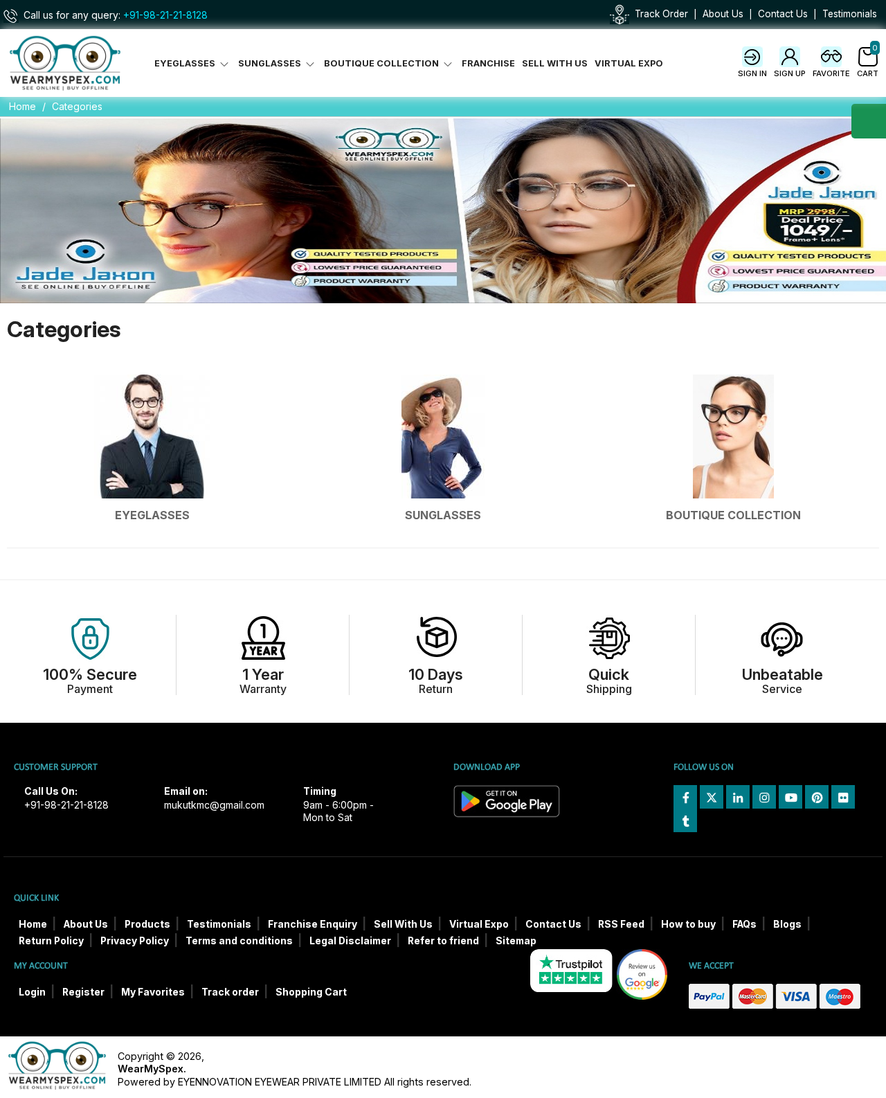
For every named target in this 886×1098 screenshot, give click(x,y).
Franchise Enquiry (312, 924)
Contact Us (783, 13)
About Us (723, 13)
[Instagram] (764, 797)
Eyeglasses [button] (185, 63)
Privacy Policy (134, 940)
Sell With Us (555, 63)
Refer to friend (443, 940)
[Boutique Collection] (734, 436)
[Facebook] (685, 797)
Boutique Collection (733, 515)
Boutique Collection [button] (382, 63)
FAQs (744, 924)
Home (22, 106)
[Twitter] (711, 797)
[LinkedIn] (738, 797)
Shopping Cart (311, 992)
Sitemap (516, 940)
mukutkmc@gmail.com (214, 805)
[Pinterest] (817, 797)
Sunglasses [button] (270, 63)
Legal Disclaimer (350, 940)
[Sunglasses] (443, 436)
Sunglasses (443, 515)
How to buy (688, 924)
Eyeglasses (152, 515)
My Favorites (153, 992)
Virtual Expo (629, 63)
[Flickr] (843, 797)
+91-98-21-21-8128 (165, 15)
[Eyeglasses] (152, 436)
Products (147, 924)
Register (83, 992)
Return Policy (51, 940)
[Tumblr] (685, 820)
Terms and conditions (239, 940)
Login (32, 992)
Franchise (488, 63)
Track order (230, 992)
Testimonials (849, 13)
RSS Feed (621, 924)
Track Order (661, 13)
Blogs (787, 924)
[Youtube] (790, 797)
